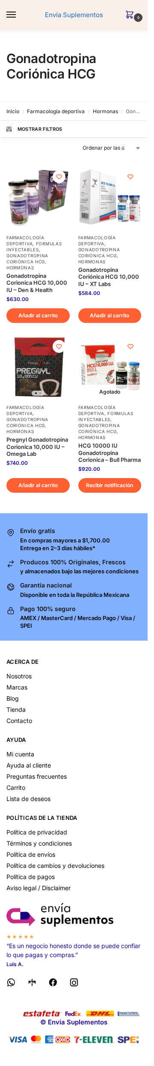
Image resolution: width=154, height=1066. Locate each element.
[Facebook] (53, 984)
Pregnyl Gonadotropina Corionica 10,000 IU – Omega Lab (37, 447)
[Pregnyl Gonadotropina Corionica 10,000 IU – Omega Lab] (38, 367)
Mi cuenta (20, 754)
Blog (12, 698)
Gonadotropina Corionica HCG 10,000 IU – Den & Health (36, 283)
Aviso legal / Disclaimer (38, 887)
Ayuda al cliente (28, 765)
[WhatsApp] (11, 984)
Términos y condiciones (39, 843)
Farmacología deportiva (56, 111)
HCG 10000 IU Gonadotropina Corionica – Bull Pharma (109, 453)
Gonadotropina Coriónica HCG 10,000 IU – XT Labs (108, 277)
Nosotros (19, 676)
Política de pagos (30, 876)
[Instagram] (74, 984)
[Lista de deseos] (59, 176)
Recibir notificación (109, 485)
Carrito (15, 787)
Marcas (16, 687)
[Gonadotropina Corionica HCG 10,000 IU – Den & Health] (38, 197)
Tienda (16, 709)
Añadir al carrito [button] (38, 315)
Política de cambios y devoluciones (55, 865)
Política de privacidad (36, 832)
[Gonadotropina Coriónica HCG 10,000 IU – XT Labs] (110, 197)
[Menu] (19, 15)
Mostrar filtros (40, 129)
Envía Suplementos (74, 15)
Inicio (12, 111)
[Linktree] (32, 984)
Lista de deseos (28, 798)
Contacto (19, 720)
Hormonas (105, 111)
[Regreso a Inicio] (73, 915)
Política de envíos (30, 854)
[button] (131, 15)
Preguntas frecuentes (36, 776)
